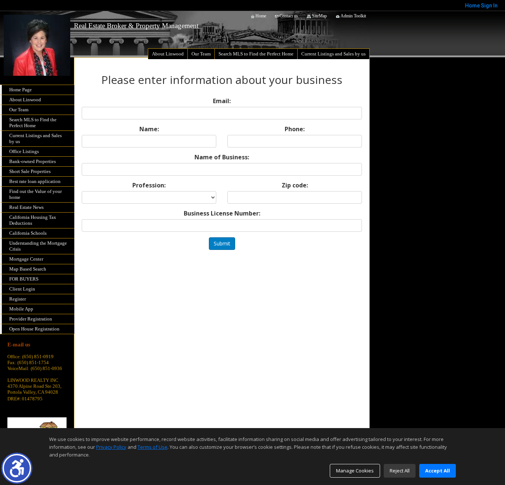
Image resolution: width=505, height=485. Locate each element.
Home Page (20, 89)
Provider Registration (30, 319)
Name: (149, 129)
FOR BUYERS (23, 279)
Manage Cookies (355, 470)
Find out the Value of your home (35, 194)
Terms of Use (152, 447)
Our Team (18, 109)
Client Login (22, 289)
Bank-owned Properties (32, 161)
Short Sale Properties (30, 171)
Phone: (295, 129)
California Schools (28, 233)
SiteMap (319, 15)
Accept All (437, 470)
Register (17, 299)
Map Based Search (27, 269)
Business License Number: (222, 213)
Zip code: (295, 185)
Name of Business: (221, 157)
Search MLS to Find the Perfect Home (33, 122)
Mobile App (21, 309)
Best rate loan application (35, 181)
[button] (17, 468)
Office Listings (24, 151)
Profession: (149, 185)
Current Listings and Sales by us (35, 138)
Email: (222, 101)
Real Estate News (26, 207)
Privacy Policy (111, 447)
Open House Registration (34, 329)
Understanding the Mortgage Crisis (38, 246)
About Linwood (25, 99)
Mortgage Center (26, 259)
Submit (222, 243)
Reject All (400, 470)
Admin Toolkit (353, 15)
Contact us (288, 15)
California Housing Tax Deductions (32, 220)
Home (260, 15)
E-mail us (18, 344)
